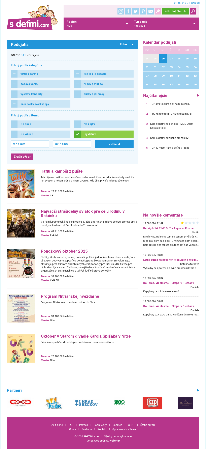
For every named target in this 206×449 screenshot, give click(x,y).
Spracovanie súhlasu (124, 429)
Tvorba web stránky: (102, 440)
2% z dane (57, 424)
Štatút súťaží (147, 424)
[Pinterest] (143, 11)
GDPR (131, 424)
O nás (72, 429)
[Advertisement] (171, 183)
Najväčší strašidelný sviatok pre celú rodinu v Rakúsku (83, 213)
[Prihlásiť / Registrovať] (158, 11)
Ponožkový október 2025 (64, 251)
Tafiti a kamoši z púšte (61, 171)
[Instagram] (120, 11)
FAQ (71, 424)
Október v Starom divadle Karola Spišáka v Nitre (86, 336)
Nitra (23, 55)
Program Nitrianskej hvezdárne (70, 296)
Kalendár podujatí (159, 42)
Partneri (83, 424)
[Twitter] (135, 11)
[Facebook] (128, 11)
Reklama (87, 429)
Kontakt (102, 429)
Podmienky (100, 424)
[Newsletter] (150, 11)
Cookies (117, 424)
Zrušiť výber (22, 157)
